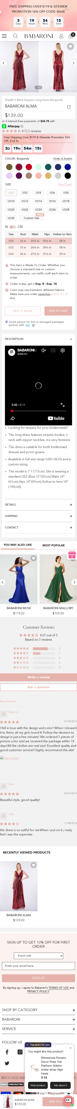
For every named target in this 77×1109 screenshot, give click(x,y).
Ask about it (60, 1085)
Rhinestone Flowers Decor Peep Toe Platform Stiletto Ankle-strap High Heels (53, 1065)
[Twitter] (7, 1063)
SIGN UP (38, 978)
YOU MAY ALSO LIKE (18, 545)
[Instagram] (20, 1052)
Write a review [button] (38, 677)
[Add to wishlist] (70, 46)
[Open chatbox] (68, 1100)
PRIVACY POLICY (38, 991)
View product (37, 1085)
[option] (19, 66)
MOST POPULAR (53, 545)
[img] (9, 722)
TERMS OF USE (59, 988)
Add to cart (58, 311)
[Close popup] (70, 1048)
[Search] (15, 36)
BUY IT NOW (23, 311)
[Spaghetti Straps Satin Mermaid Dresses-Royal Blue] (19, 579)
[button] (3, 62)
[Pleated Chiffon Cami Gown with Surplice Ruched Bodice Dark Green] (58, 579)
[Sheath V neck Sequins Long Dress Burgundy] (19, 886)
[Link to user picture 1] (9, 765)
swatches (44, 294)
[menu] (4, 36)
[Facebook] (7, 1052)
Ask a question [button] (38, 687)
